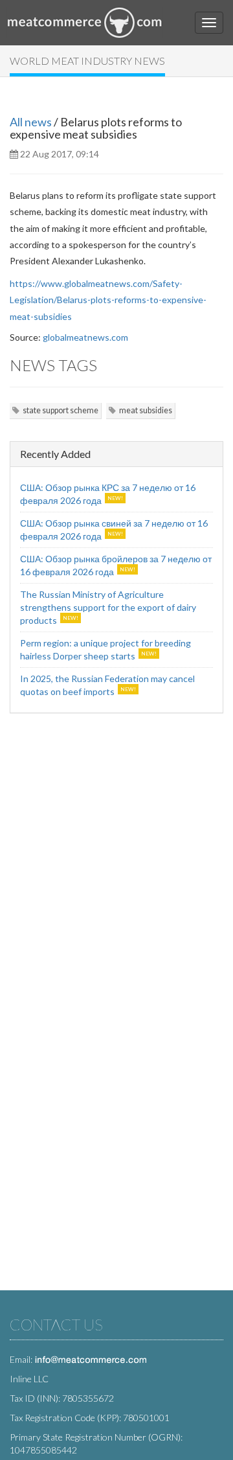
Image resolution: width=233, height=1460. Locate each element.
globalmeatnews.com (85, 337)
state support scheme (60, 410)
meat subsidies (145, 410)
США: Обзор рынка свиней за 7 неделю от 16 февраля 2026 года (114, 530)
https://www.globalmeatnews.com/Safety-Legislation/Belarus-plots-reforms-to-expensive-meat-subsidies (108, 299)
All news (31, 122)
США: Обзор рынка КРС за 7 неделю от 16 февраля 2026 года (107, 494)
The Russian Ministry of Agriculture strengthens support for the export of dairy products (108, 607)
